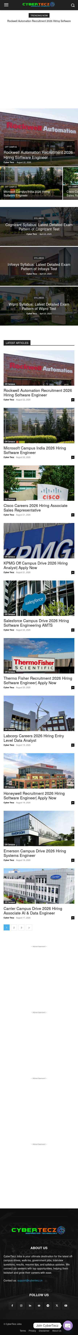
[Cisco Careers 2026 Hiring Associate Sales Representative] (39, 483)
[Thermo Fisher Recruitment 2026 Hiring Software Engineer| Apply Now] (39, 655)
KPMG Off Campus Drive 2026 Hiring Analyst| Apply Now (36, 565)
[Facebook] (12, 1305)
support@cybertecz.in (29, 1280)
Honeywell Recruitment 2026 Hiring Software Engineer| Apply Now (34, 795)
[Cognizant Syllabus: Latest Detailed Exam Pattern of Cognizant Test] (39, 226)
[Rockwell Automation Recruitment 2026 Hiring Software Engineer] (39, 137)
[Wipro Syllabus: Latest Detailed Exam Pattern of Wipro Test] (39, 306)
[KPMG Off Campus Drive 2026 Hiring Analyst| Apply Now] (39, 540)
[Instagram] (21, 1305)
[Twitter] (56, 1305)
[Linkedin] (30, 1305)
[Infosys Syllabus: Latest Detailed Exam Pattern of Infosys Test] (39, 266)
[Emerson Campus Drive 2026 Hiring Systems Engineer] (39, 828)
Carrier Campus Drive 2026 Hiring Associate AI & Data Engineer (33, 911)
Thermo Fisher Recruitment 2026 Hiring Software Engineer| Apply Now (38, 680)
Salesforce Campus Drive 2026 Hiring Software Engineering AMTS (36, 623)
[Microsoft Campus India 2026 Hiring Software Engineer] (31, 183)
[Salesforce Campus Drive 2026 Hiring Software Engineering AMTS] (39, 598)
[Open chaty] (68, 1325)
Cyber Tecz (9, 399)
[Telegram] (48, 1305)
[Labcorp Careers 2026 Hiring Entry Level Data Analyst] (39, 713)
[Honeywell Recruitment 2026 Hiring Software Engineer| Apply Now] (39, 771)
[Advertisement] (39, 63)
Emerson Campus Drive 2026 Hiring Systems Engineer (35, 853)
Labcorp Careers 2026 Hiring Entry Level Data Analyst (34, 738)
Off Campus (11, 147)
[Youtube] (65, 1305)
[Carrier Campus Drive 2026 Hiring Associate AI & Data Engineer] (39, 886)
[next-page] (29, 927)
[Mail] (38, 1305)
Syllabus (39, 218)
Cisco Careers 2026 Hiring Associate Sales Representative (35, 508)
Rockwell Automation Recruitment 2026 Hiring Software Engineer (38, 392)
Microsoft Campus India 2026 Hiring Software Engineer (35, 450)
